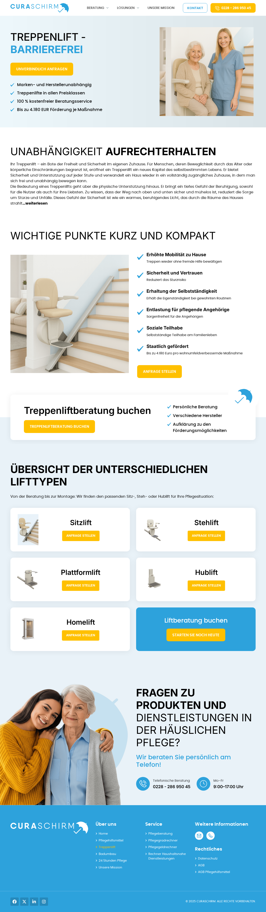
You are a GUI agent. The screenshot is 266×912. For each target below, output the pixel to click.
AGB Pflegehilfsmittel (214, 872)
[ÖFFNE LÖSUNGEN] (138, 7)
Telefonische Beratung (171, 780)
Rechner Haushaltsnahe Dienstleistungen (167, 856)
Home (103, 833)
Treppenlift (107, 847)
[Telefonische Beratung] (143, 784)
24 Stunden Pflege (113, 860)
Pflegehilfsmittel (111, 840)
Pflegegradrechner (163, 840)
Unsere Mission (110, 867)
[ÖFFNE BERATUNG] (107, 7)
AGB (201, 865)
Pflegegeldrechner (162, 847)
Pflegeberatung (160, 833)
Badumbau (107, 854)
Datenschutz (208, 858)
